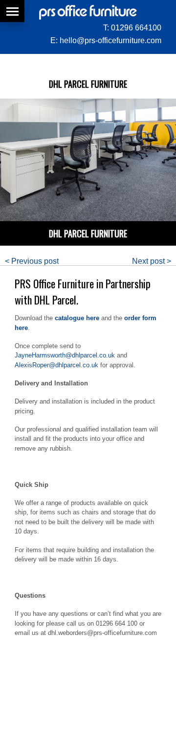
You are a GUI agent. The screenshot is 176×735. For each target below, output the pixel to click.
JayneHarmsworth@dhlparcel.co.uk (65, 355)
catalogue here (77, 318)
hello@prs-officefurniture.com (110, 40)
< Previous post (32, 261)
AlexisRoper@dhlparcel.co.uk (56, 365)
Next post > (151, 261)
